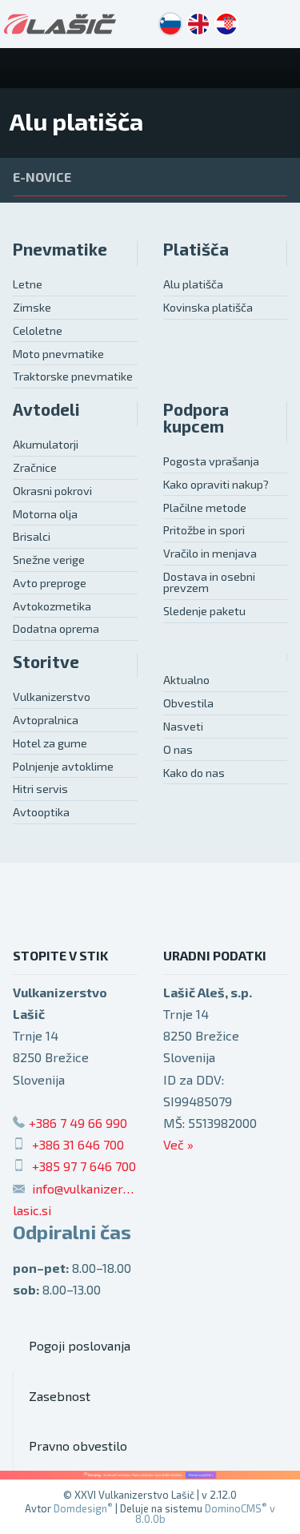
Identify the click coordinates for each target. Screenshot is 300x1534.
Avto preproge (49, 583)
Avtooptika (41, 812)
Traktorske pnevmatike (73, 376)
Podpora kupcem (196, 417)
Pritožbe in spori (204, 530)
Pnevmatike (60, 249)
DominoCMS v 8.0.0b (205, 1513)
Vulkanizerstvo (51, 696)
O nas (178, 749)
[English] (198, 24)
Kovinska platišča (208, 307)
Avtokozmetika (52, 606)
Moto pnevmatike (58, 353)
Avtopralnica (45, 720)
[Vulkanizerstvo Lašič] (60, 24)
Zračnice (35, 467)
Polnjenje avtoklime (63, 766)
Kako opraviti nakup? (216, 484)
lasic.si (32, 1210)
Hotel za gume (50, 743)
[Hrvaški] (226, 24)
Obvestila (188, 703)
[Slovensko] (170, 24)
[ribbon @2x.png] (150, 1475)
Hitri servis (40, 788)
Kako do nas (194, 772)
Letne (27, 284)
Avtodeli (46, 409)
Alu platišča (193, 284)
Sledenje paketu (204, 611)
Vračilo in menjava (210, 553)
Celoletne (37, 330)
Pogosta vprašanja (211, 461)
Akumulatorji (45, 444)
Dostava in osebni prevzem (209, 582)
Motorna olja (45, 514)
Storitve (46, 661)
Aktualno (186, 679)
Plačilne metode (204, 507)
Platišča (196, 249)
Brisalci (31, 536)
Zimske (32, 307)
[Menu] (280, 68)
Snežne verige (49, 559)
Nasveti (183, 726)
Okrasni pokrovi (52, 490)
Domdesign (83, 1508)
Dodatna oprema (56, 628)
